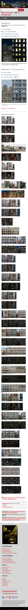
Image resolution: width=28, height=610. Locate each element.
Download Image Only (8, 36)
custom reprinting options (10, 499)
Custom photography (7, 559)
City (3, 518)
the (16, 518)
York (25, 517)
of (20, 517)
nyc (7, 518)
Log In (3, 578)
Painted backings (6, 549)
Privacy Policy (5, 571)
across (13, 518)
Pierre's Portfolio (6, 558)
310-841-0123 (6, 15)
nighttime (18, 519)
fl (17, 517)
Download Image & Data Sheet (11, 33)
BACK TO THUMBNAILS (9, 108)
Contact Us (4, 585)
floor (14, 517)
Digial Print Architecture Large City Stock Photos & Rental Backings (13, 512)
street (19, 518)
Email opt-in (5, 582)
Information (5, 569)
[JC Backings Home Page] (10, 543)
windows (11, 519)
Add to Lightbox (7, 29)
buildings (10, 518)
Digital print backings (7, 551)
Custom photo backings (7, 561)
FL (16, 517)
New (22, 517)
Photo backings (5, 550)
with (21, 518)
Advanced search (6, 581)
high (24, 518)
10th (12, 517)
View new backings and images (9, 553)
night (14, 519)
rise (3, 519)
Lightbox (19, 12)
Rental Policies (5, 567)
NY (5, 518)
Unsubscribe (5, 584)
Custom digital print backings (9, 562)
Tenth (9, 517)
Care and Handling (6, 570)
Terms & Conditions (6, 573)
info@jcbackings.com (10, 593)
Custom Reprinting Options (10, 31)
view (19, 517)
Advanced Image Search (8, 507)
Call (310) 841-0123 (9, 591)
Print (18, 36)
